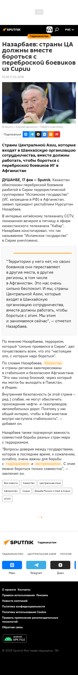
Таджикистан (12, 554)
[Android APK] (15, 639)
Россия (66, 554)
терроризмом (17, 463)
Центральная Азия (50, 483)
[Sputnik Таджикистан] (12, 31)
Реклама (42, 595)
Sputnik (9, 126)
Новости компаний (14, 601)
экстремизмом (47, 463)
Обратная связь (12, 627)
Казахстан (53, 363)
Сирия (26, 490)
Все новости (11, 483)
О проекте (9, 589)
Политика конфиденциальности (23, 606)
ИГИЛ (7, 498)
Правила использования (18, 595)
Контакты (24, 589)
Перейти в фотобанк (51, 126)
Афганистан (10, 490)
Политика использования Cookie (24, 612)
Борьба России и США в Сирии (52, 490)
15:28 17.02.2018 (13, 77)
